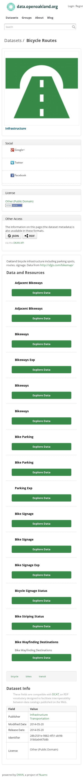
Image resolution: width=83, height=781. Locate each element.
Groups (26, 18)
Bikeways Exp (25, 360)
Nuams (43, 775)
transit (42, 676)
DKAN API (18, 242)
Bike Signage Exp (27, 565)
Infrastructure (15, 128)
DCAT (55, 694)
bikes (28, 676)
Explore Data (41, 293)
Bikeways (22, 334)
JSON (15, 236)
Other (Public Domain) (19, 201)
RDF (32, 236)
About (39, 18)
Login (71, 6)
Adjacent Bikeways (29, 283)
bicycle (14, 676)
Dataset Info (18, 688)
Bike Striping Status (29, 616)
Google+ (19, 150)
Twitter (18, 162)
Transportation (39, 718)
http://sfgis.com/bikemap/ (56, 265)
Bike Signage (24, 514)
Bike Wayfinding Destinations (36, 642)
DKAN (20, 775)
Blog (50, 18)
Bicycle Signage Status (31, 591)
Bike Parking (24, 437)
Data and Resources (25, 272)
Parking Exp (23, 488)
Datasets (12, 18)
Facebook (20, 175)
